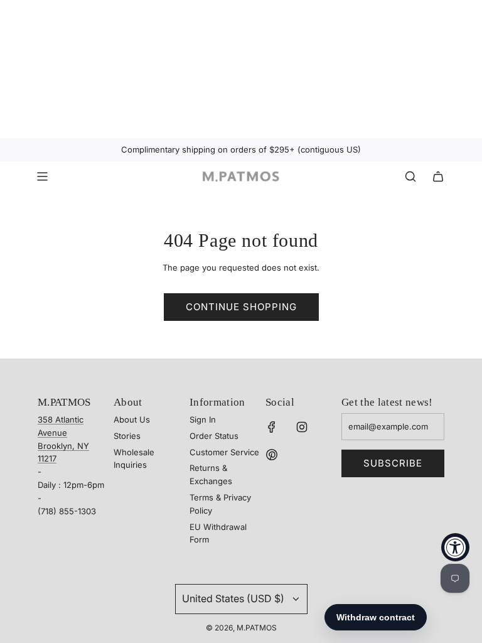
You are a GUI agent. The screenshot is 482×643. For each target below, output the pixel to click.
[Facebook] (272, 427)
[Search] (410, 176)
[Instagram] (302, 427)
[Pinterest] (272, 454)
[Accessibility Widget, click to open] (455, 547)
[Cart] (438, 176)
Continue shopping (241, 307)
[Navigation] (42, 176)
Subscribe (392, 463)
